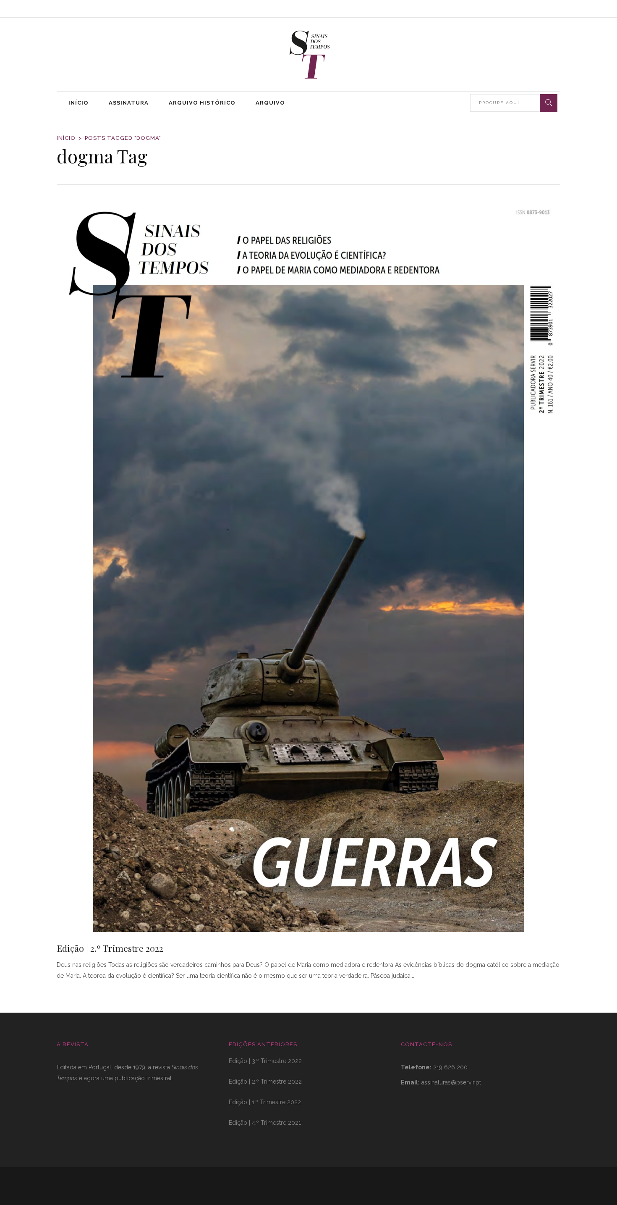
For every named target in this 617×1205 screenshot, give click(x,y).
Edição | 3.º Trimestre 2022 (265, 1061)
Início (66, 138)
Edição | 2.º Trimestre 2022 (110, 948)
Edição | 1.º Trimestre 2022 (265, 1102)
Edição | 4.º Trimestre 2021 (265, 1122)
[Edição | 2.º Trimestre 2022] (308, 566)
